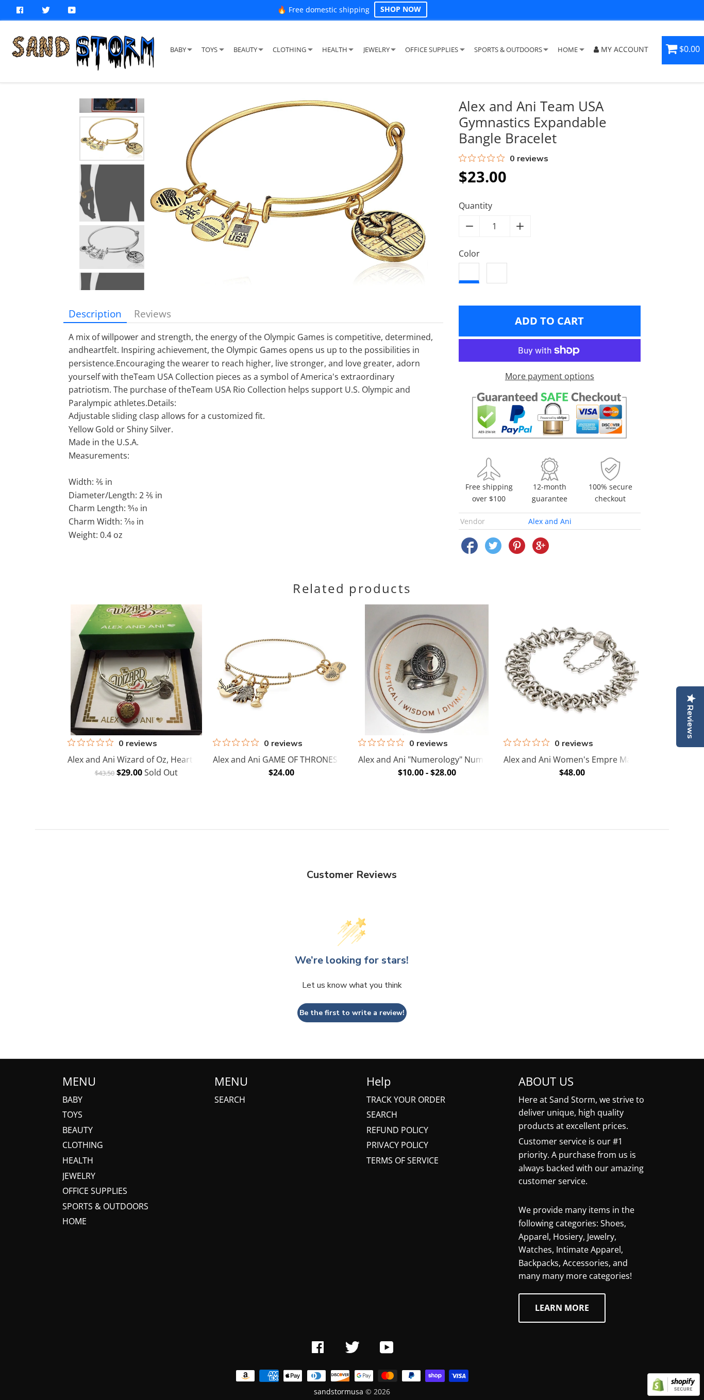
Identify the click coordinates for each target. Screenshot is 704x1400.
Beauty (77, 1130)
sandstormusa (338, 1391)
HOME (568, 49)
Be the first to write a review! (352, 1013)
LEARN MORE (562, 1307)
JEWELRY (376, 49)
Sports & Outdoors (105, 1206)
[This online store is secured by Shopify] (673, 1392)
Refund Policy (397, 1130)
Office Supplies (94, 1190)
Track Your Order (405, 1099)
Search (229, 1099)
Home (74, 1221)
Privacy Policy (397, 1145)
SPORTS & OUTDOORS (508, 49)
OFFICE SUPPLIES (431, 49)
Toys (72, 1114)
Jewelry (78, 1176)
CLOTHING (289, 49)
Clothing (82, 1145)
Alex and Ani (550, 521)
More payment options (549, 376)
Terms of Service (402, 1160)
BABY (178, 49)
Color (469, 253)
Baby (72, 1099)
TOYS (209, 49)
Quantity (475, 205)
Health (77, 1160)
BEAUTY (245, 49)
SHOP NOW (400, 9)
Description (95, 314)
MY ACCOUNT (623, 49)
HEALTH (334, 49)
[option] (112, 138)
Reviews (152, 314)
